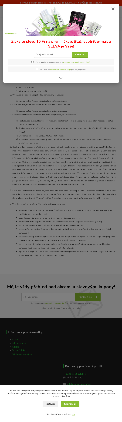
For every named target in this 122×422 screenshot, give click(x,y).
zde (73, 414)
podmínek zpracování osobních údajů (76, 62)
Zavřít (61, 78)
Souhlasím (70, 404)
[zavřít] (113, 9)
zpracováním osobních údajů (60, 70)
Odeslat (80, 54)
